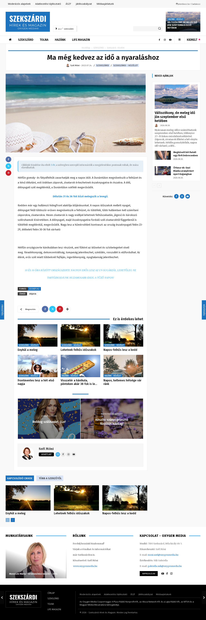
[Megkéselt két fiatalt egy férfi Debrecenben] (163, 155)
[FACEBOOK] (167, 573)
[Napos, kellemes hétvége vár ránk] (123, 366)
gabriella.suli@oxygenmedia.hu (165, 566)
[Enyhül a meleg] (37, 335)
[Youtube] (170, 40)
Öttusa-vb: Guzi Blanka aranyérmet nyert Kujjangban (183, 171)
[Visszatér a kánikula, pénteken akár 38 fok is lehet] (80, 366)
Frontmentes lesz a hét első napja (36, 382)
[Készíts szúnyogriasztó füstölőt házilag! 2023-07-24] (204, 597)
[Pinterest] (60, 309)
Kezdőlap (86, 47)
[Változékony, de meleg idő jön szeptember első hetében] (176, 96)
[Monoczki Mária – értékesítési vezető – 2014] (36, 559)
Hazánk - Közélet (175, 19)
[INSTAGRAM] (171, 573)
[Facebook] (159, 40)
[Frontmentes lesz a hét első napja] (37, 366)
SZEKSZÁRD (98, 47)
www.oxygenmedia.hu (85, 566)
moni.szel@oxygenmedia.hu (163, 555)
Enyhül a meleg (27, 350)
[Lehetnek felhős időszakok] (80, 335)
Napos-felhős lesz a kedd (120, 350)
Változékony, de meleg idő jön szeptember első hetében (182, 25)
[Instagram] (164, 40)
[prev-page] (8, 520)
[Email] (58, 454)
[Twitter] (52, 309)
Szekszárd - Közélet (125, 65)
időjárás (32, 293)
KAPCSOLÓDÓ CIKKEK (19, 478)
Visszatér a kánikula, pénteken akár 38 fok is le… (79, 382)
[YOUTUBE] (162, 573)
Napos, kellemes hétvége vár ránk (122, 382)
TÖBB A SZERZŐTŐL (50, 478)
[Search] (159, 28)
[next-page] (13, 520)
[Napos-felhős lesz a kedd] (123, 335)
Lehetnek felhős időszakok (78, 350)
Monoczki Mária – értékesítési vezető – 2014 (33, 574)
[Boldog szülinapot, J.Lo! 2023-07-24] (2, 597)
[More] (67, 309)
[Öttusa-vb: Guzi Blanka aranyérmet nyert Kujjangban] (163, 170)
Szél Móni (46, 449)
